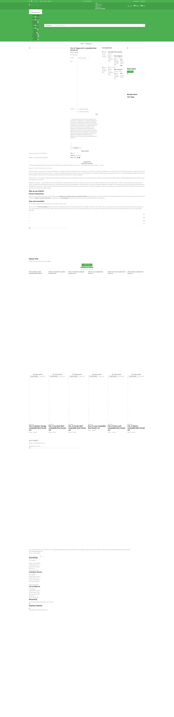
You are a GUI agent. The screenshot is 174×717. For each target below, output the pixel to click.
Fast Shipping (32, 560)
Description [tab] (87, 162)
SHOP (96, 3)
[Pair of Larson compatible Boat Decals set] (110, 72)
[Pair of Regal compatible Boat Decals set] (110, 58)
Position (72, 109)
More (130, 71)
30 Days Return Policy (34, 565)
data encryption (65, 198)
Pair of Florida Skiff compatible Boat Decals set (77, 428)
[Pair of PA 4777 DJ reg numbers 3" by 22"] (104, 54)
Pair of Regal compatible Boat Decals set (118, 56)
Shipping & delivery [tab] (87, 163)
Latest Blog (98, 4)
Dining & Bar (35, 21)
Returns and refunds (33, 570)
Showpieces (35, 36)
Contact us (98, 7)
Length (72, 57)
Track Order (142, 1)
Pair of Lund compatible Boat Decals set (97, 427)
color (71, 61)
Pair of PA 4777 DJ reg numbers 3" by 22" (115, 52)
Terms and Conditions (34, 581)
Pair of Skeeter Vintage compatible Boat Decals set (37, 428)
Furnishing (35, 33)
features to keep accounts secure (43, 198)
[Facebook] (29, 1)
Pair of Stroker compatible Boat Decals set (121, 65)
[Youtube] (31, 1)
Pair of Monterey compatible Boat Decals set (121, 60)
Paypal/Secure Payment (34, 563)
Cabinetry (35, 29)
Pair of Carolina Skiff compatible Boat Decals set (57, 428)
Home (82, 43)
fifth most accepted (42, 207)
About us (97, 6)
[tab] (87, 162)
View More (34, 22)
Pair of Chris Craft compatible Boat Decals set (116, 428)
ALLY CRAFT (33, 441)
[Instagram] (36, 1)
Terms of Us (32, 568)
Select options (34, 376)
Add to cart (76, 147)
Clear (96, 114)
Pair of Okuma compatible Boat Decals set (136, 428)
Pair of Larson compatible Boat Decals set (118, 69)
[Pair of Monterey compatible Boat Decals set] (116, 62)
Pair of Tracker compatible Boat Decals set (121, 73)
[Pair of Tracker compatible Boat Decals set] (116, 76)
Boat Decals (88, 43)
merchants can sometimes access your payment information (73, 196)
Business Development (34, 566)
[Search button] (143, 25)
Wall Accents (35, 35)
